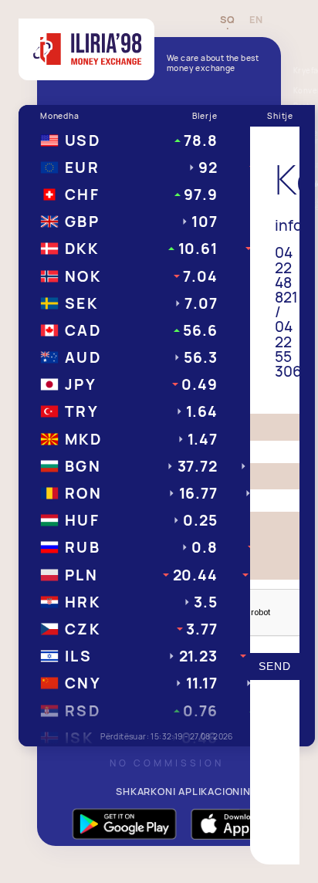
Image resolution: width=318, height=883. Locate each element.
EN (255, 19)
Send (274, 666)
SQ (227, 19)
